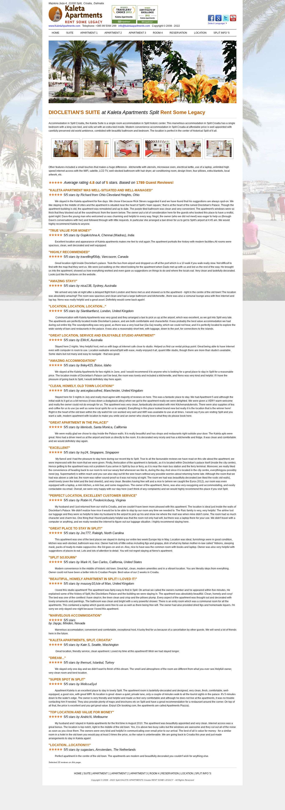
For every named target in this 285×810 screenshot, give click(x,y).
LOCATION (200, 32)
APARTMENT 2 (113, 32)
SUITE (69, 32)
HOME (55, 32)
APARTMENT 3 (137, 32)
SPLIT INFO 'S (221, 32)
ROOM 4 (158, 32)
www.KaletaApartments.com (64, 25)
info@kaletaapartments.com (134, 25)
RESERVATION (178, 32)
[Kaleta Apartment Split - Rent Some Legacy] (66, 159)
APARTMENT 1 (89, 32)
